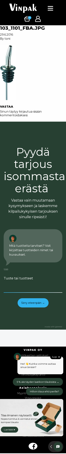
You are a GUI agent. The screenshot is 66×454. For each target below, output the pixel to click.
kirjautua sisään (30, 111)
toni (7, 38)
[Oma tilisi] (38, 18)
